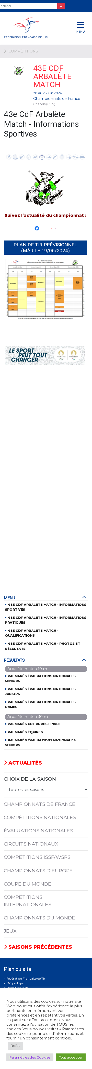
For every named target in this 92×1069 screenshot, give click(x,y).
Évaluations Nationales (38, 830)
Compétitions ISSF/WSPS (37, 857)
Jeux (10, 931)
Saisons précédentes (39, 947)
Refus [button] (15, 1046)
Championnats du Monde (39, 918)
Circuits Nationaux (31, 844)
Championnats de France (56, 98)
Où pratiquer (16, 983)
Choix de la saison (30, 779)
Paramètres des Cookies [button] (29, 1057)
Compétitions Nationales (40, 817)
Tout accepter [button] (71, 1057)
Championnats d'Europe (38, 870)
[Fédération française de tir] (30, 27)
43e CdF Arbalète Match (52, 76)
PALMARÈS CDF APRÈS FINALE (34, 724)
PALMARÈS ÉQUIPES (25, 732)
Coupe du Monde (27, 884)
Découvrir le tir (17, 988)
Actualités (24, 763)
